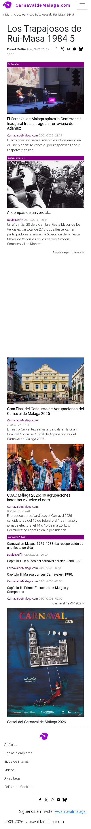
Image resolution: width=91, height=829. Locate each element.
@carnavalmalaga (70, 811)
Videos (9, 770)
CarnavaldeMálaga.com (42, 5)
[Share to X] (62, 49)
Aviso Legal (12, 778)
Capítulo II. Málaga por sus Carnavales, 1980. (40, 574)
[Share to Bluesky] (81, 49)
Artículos (19, 14)
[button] (45, 662)
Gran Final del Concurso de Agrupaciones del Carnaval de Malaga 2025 (45, 411)
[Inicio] (9, 5)
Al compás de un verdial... (29, 212)
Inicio (6, 14)
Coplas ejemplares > (68, 252)
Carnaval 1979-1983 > (68, 603)
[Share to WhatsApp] (68, 49)
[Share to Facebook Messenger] (74, 49)
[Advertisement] (45, 302)
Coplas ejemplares (18, 753)
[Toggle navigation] (82, 5)
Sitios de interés (16, 761)
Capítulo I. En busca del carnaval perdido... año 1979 (45, 561)
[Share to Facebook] (56, 49)
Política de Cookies (18, 786)
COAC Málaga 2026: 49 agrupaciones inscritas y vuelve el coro (39, 497)
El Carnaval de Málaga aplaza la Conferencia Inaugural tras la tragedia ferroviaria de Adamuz (44, 123)
